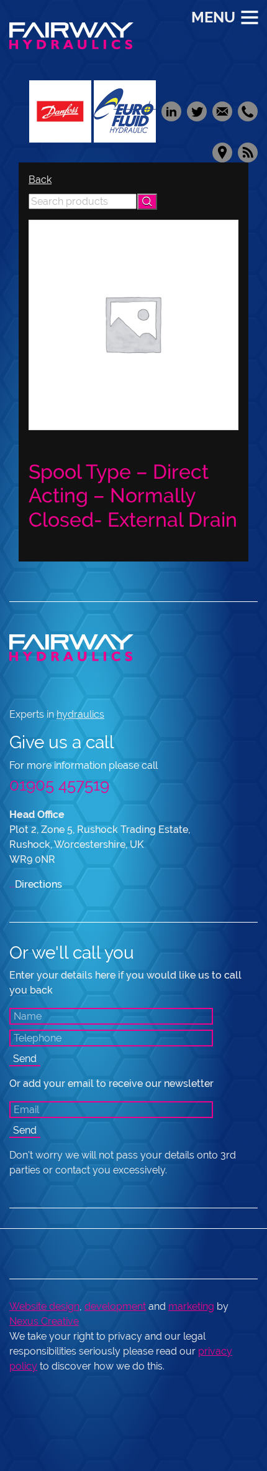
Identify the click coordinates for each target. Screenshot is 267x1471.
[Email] (222, 110)
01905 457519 (59, 785)
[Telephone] (246, 110)
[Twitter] (196, 110)
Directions (35, 884)
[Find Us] (222, 151)
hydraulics (80, 714)
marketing (191, 1306)
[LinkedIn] (171, 110)
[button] (147, 202)
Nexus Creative (44, 1321)
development (115, 1306)
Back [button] (40, 180)
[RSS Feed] (246, 151)
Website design (44, 1306)
